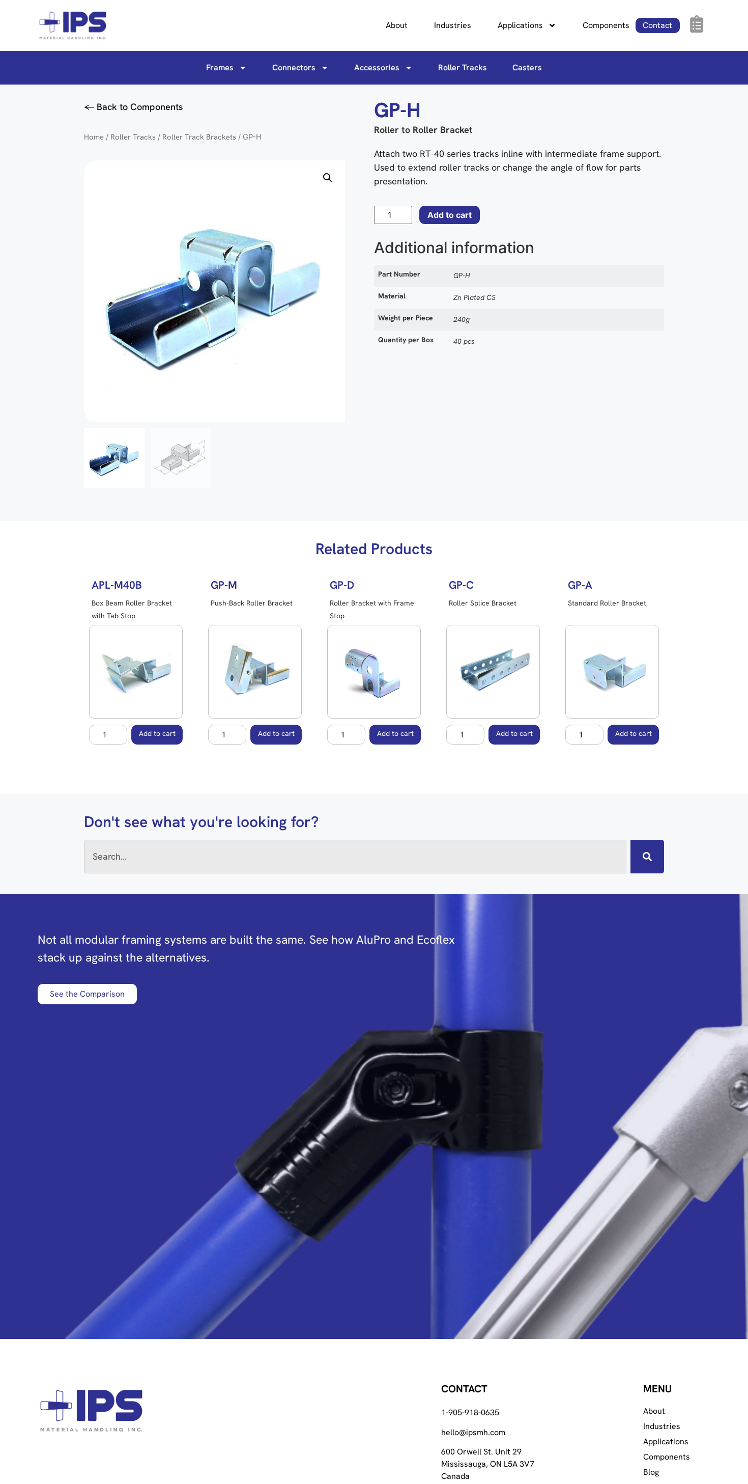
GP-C (461, 585)
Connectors (293, 67)
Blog (651, 1472)
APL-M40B (117, 585)
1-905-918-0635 (470, 1412)
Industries (452, 25)
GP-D (342, 585)
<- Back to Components (133, 107)
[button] (328, 178)
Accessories (376, 67)
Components (606, 25)
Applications (520, 25)
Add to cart (449, 215)
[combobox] (355, 856)
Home (94, 137)
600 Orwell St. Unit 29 (481, 1451)
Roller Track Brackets (199, 137)
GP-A (580, 585)
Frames (220, 67)
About (397, 25)
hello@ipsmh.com (473, 1432)
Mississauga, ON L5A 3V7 (487, 1464)
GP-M (224, 585)
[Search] (647, 856)
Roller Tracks (462, 67)
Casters (527, 67)
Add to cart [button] (157, 733)
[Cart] (696, 24)
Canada (455, 1476)
